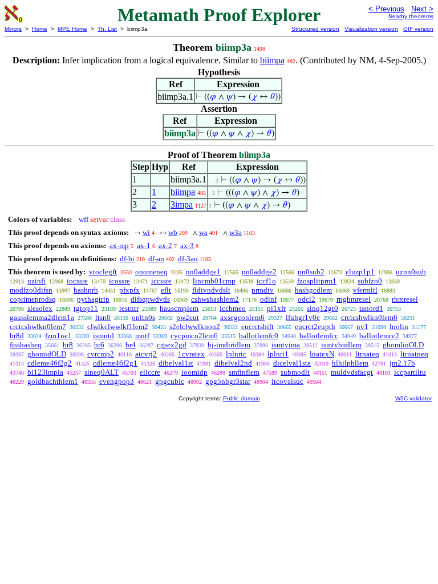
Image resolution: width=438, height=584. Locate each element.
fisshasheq (26, 344)
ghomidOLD (46, 354)
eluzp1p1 (360, 271)
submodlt (295, 372)
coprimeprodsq (33, 299)
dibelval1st (176, 363)
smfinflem (244, 372)
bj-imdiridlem (229, 344)
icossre (119, 281)
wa (203, 232)
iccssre (161, 281)
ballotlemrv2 (379, 335)
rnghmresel (353, 299)
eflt (166, 290)
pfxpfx (129, 290)
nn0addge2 (259, 271)
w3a (235, 232)
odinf (268, 299)
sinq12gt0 (322, 308)
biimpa (272, 60)
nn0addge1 (203, 271)
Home (39, 29)
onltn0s (143, 317)
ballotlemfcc (318, 335)
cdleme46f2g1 (115, 363)
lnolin (399, 326)
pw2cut (187, 317)
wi (146, 232)
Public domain (241, 398)
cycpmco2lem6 (194, 335)
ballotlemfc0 (258, 335)
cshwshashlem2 (215, 299)
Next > (422, 9)
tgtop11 (86, 308)
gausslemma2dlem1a (42, 317)
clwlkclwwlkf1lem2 (117, 326)
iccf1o (266, 281)
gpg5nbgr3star (227, 381)
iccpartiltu (410, 372)
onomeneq (151, 271)
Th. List (107, 29)
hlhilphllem (350, 363)
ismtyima (285, 344)
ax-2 (165, 245)
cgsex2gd (171, 344)
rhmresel (405, 299)
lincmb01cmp (214, 281)
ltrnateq (367, 354)
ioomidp (194, 372)
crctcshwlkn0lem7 (38, 326)
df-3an (188, 258)
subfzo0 (370, 281)
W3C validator (413, 398)
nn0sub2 (311, 271)
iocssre (77, 281)
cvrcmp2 (100, 354)
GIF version (418, 29)
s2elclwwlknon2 (194, 326)
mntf (142, 335)
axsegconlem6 (242, 317)
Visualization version (371, 29)
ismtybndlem (341, 344)
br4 (130, 344)
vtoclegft (103, 271)
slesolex (39, 308)
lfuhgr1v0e (303, 317)
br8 (68, 344)
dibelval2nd (233, 363)
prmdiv (263, 290)
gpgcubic (169, 381)
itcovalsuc (287, 381)
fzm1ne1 (58, 335)
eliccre (150, 372)
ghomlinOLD (403, 344)
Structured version (315, 29)
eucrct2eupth (315, 326)
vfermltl (365, 290)
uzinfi (36, 281)
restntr (129, 308)
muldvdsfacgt (352, 372)
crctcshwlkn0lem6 (369, 317)
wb (172, 232)
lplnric (236, 354)
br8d (17, 335)
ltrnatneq (414, 354)
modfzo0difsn (31, 290)
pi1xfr (276, 308)
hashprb (86, 290)
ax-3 (187, 245)
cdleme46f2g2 (49, 363)
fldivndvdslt (211, 290)
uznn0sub (411, 271)
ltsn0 (103, 317)
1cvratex (191, 354)
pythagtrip (93, 299)
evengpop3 (116, 381)
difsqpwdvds (150, 299)
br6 (99, 344)
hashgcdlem (313, 290)
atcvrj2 (146, 354)
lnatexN (322, 354)
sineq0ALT (101, 372)
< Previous (386, 9)
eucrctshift (257, 326)
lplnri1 (278, 354)
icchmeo (233, 308)
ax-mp (119, 245)
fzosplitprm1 (316, 281)
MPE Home (72, 29)
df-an (156, 258)
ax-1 (144, 245)
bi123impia (45, 372)
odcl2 (306, 299)
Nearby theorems (410, 16)
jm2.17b (402, 363)
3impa (182, 204)
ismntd (103, 335)
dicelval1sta (292, 363)
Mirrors (13, 29)
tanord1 (371, 308)
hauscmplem (179, 308)
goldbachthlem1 (52, 381)
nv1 (362, 326)
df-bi (127, 258)
